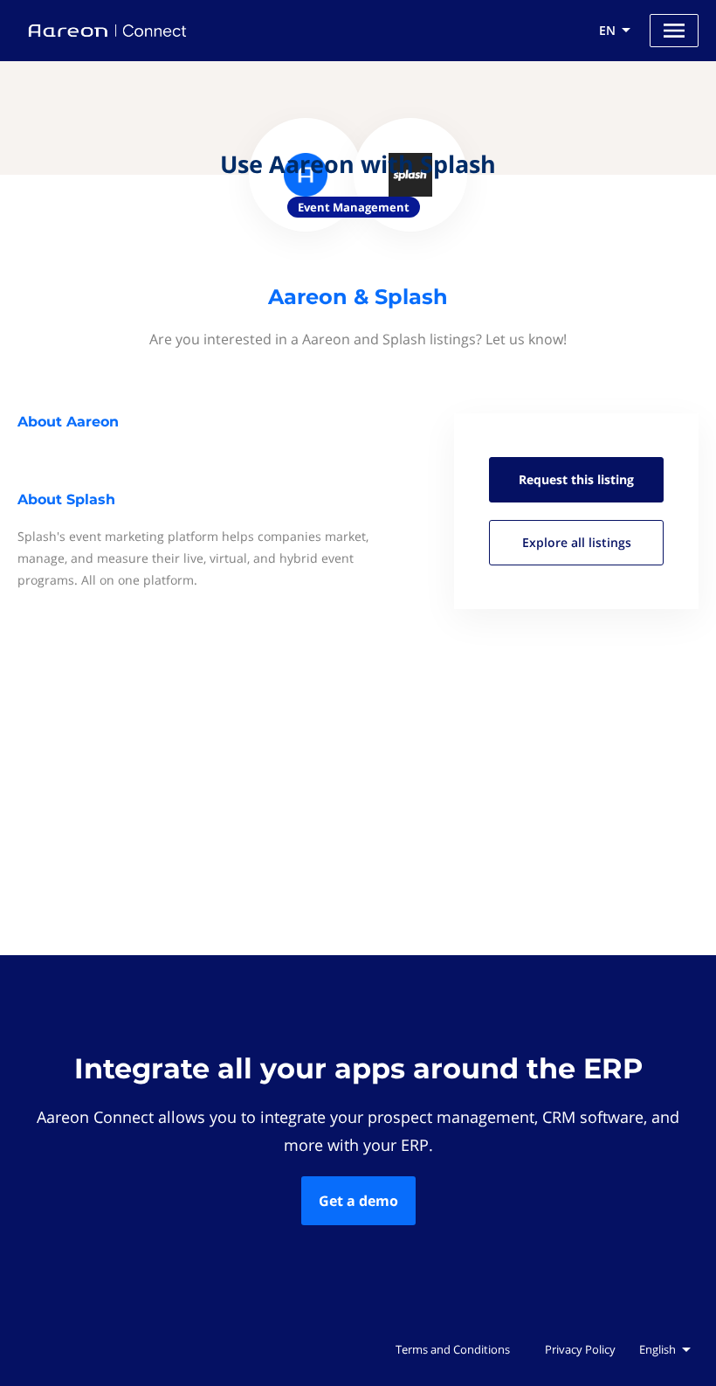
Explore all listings (576, 542)
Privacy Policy (580, 1349)
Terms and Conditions (453, 1349)
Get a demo (358, 1200)
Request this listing (576, 479)
